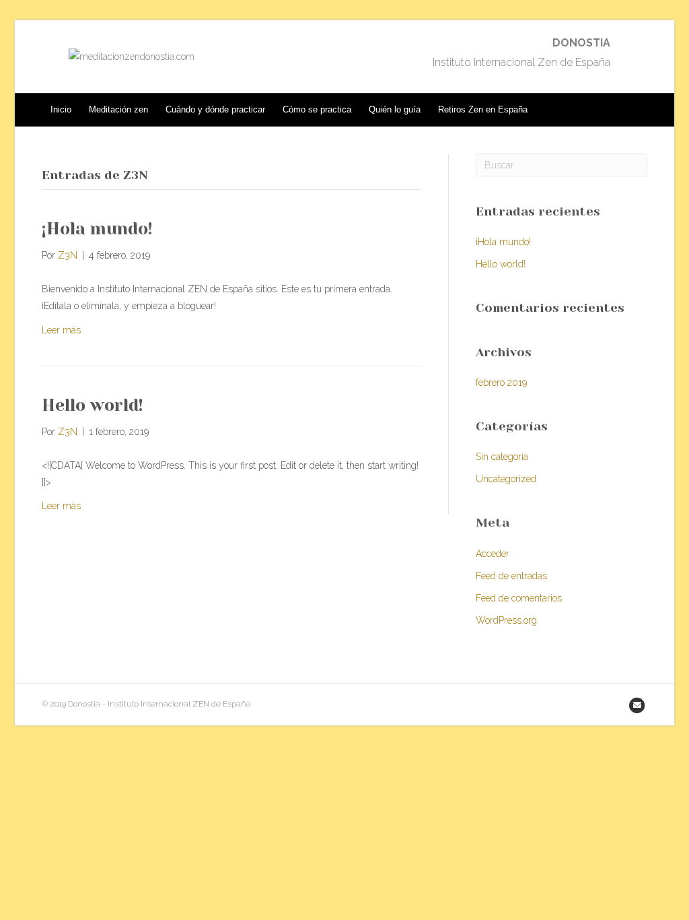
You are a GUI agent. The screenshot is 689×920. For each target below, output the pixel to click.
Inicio (60, 109)
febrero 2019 (501, 382)
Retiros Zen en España (483, 109)
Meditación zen (118, 109)
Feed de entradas (511, 575)
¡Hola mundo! (97, 228)
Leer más (61, 330)
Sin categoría (502, 456)
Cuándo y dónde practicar (215, 109)
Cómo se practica (317, 109)
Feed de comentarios (519, 598)
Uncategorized (506, 478)
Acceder (492, 553)
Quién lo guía (395, 109)
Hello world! (92, 405)
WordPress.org (506, 620)
